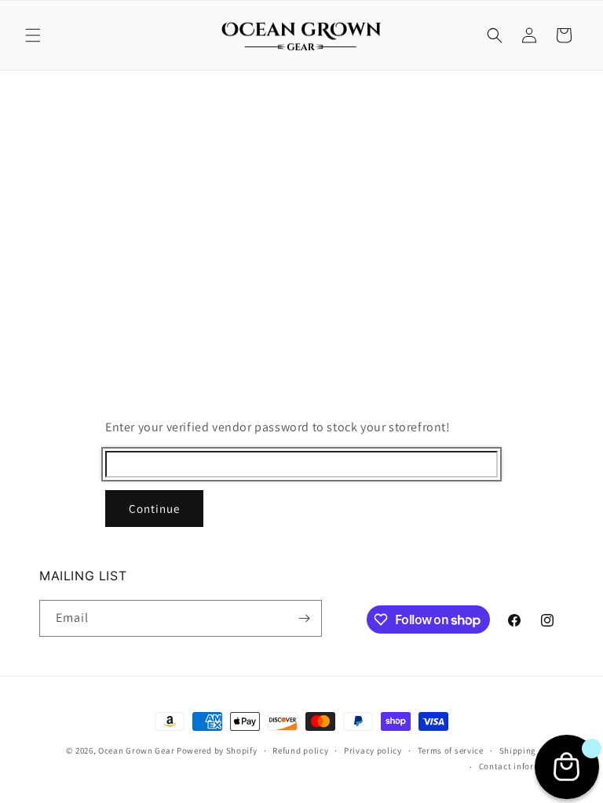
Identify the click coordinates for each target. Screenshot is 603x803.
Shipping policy (532, 750)
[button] (33, 35)
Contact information (521, 766)
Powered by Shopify (217, 750)
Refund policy (300, 750)
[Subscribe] (304, 618)
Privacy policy (373, 750)
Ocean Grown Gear (136, 750)
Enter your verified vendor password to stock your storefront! (278, 427)
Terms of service (451, 750)
